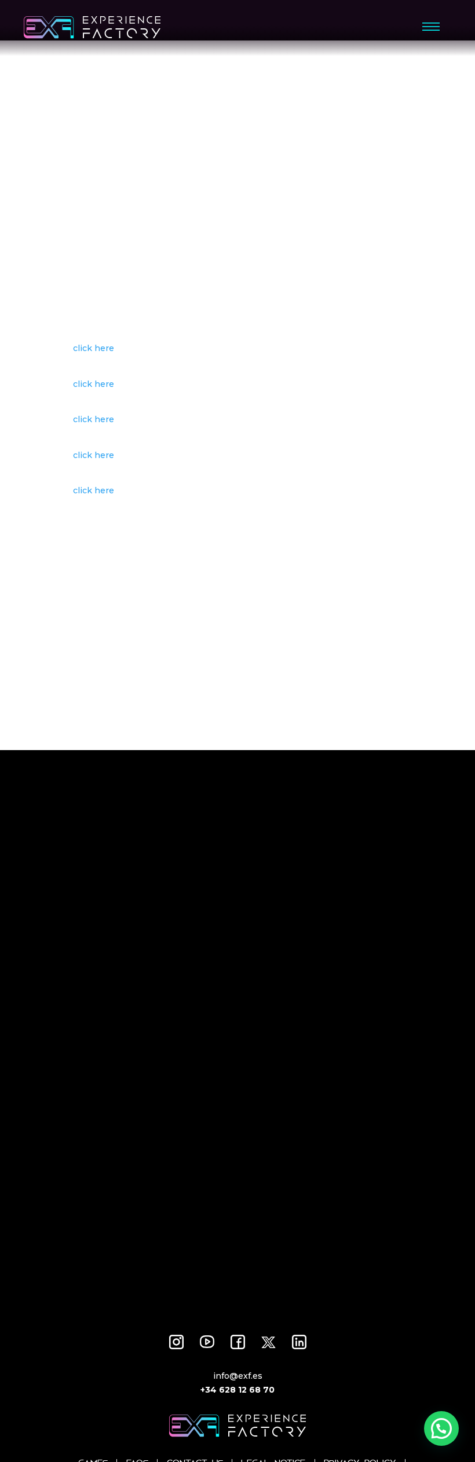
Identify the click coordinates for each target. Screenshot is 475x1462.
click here (93, 348)
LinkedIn (299, 1342)
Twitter (268, 1342)
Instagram (176, 1342)
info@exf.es (237, 1376)
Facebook (238, 1342)
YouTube (207, 1342)
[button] (441, 1428)
